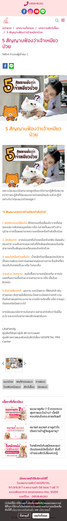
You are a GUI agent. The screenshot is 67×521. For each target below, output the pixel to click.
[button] (56, 20)
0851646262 (36, 3)
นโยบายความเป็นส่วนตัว (23, 509)
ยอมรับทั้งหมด (40, 515)
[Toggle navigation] (63, 20)
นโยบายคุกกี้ (44, 509)
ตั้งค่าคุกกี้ (24, 515)
